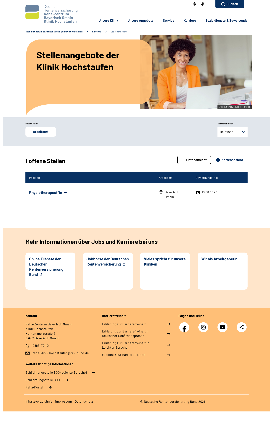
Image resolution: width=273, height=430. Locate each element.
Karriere (96, 31)
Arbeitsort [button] (40, 132)
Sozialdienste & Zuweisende (226, 20)
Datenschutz (84, 401)
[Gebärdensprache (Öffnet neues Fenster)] (202, 4)
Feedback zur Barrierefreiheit (124, 354)
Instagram (204, 325)
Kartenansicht (232, 160)
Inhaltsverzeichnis (38, 401)
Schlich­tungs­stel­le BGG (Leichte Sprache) (56, 372)
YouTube (223, 325)
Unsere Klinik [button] (108, 20)
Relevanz (226, 131)
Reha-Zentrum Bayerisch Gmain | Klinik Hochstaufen (54, 31)
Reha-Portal (34, 387)
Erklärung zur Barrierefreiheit (124, 324)
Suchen (232, 4)
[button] (229, 4)
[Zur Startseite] (50, 14)
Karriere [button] (190, 20)
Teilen (241, 327)
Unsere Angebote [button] (141, 20)
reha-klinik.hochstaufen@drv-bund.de (60, 353)
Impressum (63, 401)
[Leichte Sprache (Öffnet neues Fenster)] (194, 4)
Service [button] (168, 20)
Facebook (185, 325)
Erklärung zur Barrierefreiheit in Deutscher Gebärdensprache (125, 333)
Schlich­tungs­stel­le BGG (42, 380)
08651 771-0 (40, 345)
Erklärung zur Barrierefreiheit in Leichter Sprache (125, 345)
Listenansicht (196, 160)
